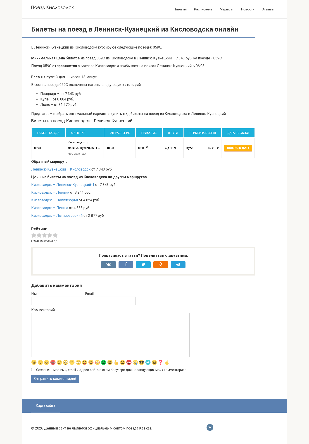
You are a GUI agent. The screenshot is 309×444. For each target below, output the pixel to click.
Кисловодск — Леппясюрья (54, 200)
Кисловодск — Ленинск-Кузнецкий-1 (62, 185)
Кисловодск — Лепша (49, 208)
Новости (247, 9)
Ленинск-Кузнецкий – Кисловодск (60, 169)
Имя (34, 294)
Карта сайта (45, 405)
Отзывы (268, 9)
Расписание (203, 9)
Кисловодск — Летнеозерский (57, 215)
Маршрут (227, 9)
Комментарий (43, 310)
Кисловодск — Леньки (50, 192)
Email (89, 294)
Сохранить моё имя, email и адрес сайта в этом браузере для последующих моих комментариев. (111, 370)
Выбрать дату (238, 147)
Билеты (181, 9)
